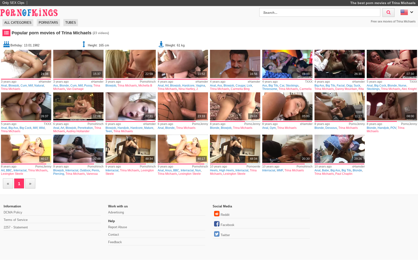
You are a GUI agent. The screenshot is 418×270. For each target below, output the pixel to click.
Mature (148, 128)
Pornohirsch (148, 81)
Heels (214, 170)
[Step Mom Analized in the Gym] (287, 106)
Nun (198, 170)
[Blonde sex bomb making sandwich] (235, 106)
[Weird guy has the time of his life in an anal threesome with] (78, 64)
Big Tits (273, 85)
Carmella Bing (240, 89)
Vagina (200, 85)
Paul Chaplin (343, 173)
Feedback (115, 242)
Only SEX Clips (13, 3)
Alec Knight (409, 89)
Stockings (292, 85)
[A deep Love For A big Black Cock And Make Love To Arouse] (130, 106)
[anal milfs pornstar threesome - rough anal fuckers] (235, 64)
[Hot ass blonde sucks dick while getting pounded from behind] (339, 64)
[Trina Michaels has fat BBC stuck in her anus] (183, 149)
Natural (39, 85)
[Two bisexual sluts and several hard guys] (78, 106)
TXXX (309, 81)
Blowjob (13, 85)
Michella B (145, 85)
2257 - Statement (16, 227)
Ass (55, 85)
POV (393, 128)
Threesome (269, 89)
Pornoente (253, 166)
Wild (42, 128)
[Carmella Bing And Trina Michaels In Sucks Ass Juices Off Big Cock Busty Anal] (287, 64)
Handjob (123, 128)
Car (282, 85)
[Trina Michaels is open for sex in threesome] (287, 149)
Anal (4, 85)
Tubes (70, 22)
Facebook (227, 225)
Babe (325, 170)
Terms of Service (16, 220)
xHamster (45, 81)
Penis (95, 170)
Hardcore (188, 85)
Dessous (331, 128)
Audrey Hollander (78, 131)
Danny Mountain (346, 89)
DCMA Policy (13, 212)
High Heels (226, 170)
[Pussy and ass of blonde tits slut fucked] (183, 106)
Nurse (402, 85)
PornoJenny (200, 124)
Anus (168, 170)
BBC (9, 170)
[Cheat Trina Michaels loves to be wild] (26, 106)
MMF (280, 170)
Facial (341, 85)
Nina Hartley (187, 89)
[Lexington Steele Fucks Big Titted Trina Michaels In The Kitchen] (130, 149)
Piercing (58, 173)
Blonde (64, 85)
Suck (357, 85)
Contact (113, 234)
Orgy (349, 85)
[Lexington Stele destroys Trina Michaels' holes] (235, 149)
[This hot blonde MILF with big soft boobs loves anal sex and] (26, 64)
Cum (24, 85)
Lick (249, 85)
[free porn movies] (29, 12)
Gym (273, 128)
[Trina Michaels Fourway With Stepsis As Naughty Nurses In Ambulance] (392, 64)
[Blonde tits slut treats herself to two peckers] (339, 106)
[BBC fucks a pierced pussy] (26, 149)
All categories (17, 22)
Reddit (225, 215)
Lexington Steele (12, 173)
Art (167, 85)
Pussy (88, 85)
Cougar (240, 85)
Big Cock (380, 85)
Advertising (116, 212)
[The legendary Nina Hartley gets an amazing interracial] (183, 64)
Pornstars (48, 22)
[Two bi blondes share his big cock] (130, 64)
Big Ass (319, 85)
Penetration (85, 128)
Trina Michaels (10, 89)
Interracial (20, 170)
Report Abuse (117, 227)
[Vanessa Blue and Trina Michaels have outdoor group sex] (78, 149)
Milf (30, 85)
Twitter (225, 235)
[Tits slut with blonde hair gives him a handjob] (392, 106)
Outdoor (85, 170)
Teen (108, 131)
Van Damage (75, 89)
